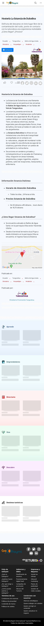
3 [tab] (23, 77)
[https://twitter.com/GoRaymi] (34, 549)
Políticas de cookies (8, 606)
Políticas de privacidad (9, 601)
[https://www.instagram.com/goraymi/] (39, 549)
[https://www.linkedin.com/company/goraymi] (36, 553)
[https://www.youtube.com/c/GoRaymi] (31, 553)
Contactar (8, 50)
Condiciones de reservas (10, 598)
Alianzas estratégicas (31, 601)
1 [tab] (20, 77)
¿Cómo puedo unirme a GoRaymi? (6, 591)
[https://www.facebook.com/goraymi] (28, 549)
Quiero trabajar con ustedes (33, 603)
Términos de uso (8, 596)
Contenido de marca (8, 604)
